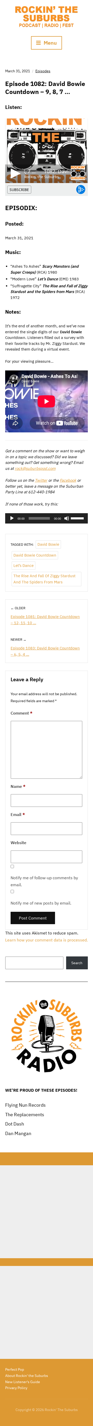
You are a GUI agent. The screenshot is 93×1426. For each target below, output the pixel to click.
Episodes (42, 71)
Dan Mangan (18, 1133)
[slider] (78, 517)
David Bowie (48, 544)
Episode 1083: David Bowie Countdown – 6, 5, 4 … (45, 651)
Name (18, 786)
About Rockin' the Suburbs (26, 1375)
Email (18, 814)
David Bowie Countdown (34, 555)
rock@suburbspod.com (35, 468)
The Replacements (24, 1115)
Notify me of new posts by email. (41, 903)
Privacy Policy (16, 1387)
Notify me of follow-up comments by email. (44, 881)
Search (76, 963)
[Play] (11, 518)
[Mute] (66, 518)
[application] (46, 518)
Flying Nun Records (25, 1105)
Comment (22, 713)
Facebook (68, 480)
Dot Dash (14, 1124)
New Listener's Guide (22, 1382)
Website (18, 842)
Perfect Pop (14, 1369)
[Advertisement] (46, 1211)
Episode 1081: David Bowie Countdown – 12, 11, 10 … (45, 619)
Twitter (41, 480)
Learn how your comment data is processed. (46, 939)
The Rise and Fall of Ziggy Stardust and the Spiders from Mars (44, 578)
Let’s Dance (23, 565)
